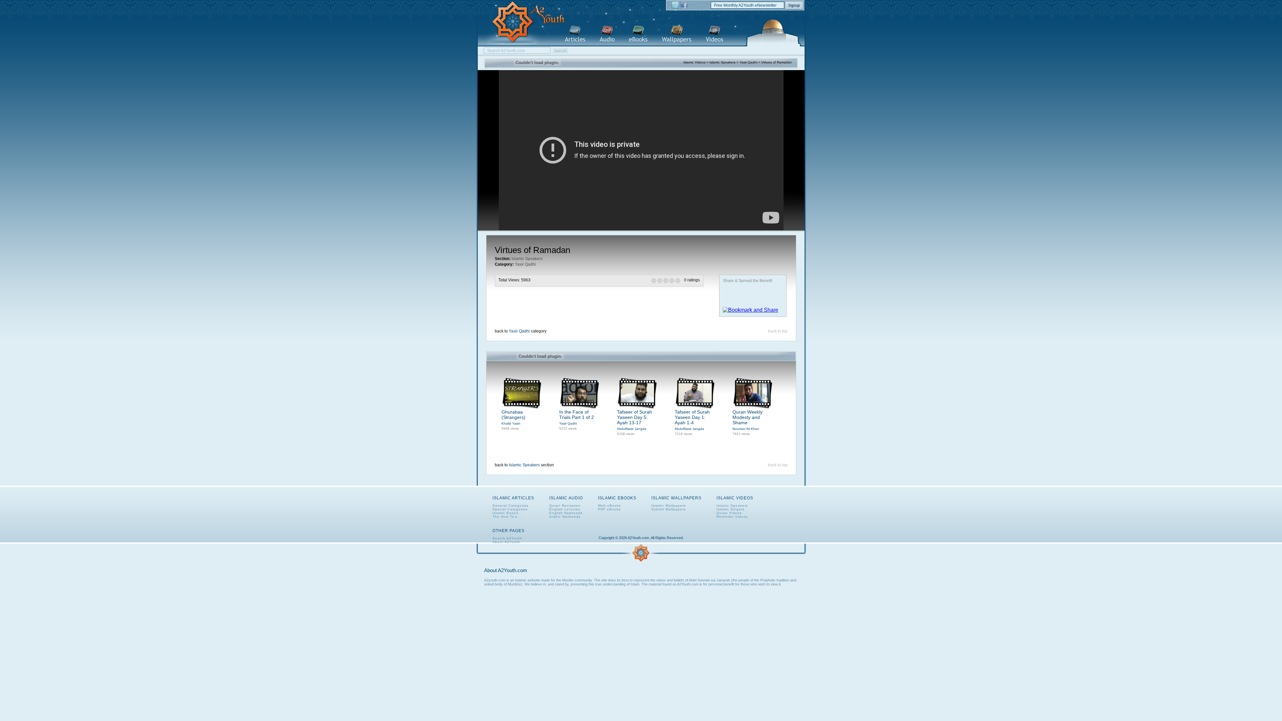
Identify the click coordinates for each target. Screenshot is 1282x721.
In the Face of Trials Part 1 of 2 (576, 414)
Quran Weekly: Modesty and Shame (748, 417)
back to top (778, 331)
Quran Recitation (565, 505)
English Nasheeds (566, 513)
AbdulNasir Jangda (631, 429)
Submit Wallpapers (668, 509)
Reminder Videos (732, 516)
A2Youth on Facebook (683, 5)
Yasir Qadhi (748, 62)
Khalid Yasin (510, 423)
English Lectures (564, 509)
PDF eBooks (609, 509)
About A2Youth (506, 542)
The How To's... (506, 516)
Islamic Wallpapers (676, 34)
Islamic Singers (730, 509)
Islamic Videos (714, 34)
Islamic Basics (505, 513)
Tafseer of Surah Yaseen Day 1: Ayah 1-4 (692, 417)
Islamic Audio (607, 34)
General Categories (510, 505)
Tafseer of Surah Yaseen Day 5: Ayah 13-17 (634, 417)
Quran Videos (729, 513)
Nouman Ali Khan (745, 429)
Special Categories (509, 509)
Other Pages (508, 530)
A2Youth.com (524, 22)
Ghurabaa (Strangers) (513, 414)
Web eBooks (609, 505)
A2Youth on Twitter (675, 5)
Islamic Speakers (722, 62)
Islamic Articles (575, 34)
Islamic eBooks (638, 34)
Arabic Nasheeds (565, 516)
